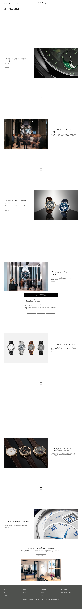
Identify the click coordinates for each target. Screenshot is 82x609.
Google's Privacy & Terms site (33, 299)
